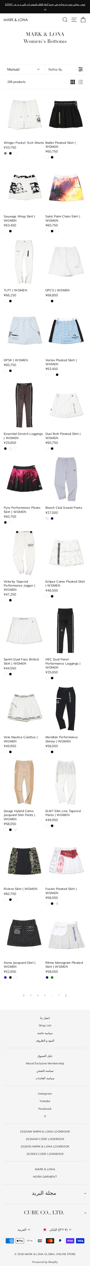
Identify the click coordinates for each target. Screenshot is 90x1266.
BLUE (5, 977)
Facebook (45, 1108)
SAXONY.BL (5, 370)
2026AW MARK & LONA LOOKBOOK (45, 1131)
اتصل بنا (45, 1018)
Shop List (45, 1025)
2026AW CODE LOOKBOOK (45, 1139)
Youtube (45, 1101)
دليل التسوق (45, 1056)
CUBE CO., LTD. (44, 1213)
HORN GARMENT (45, 1176)
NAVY (52, 518)
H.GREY (47, 518)
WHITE (15, 153)
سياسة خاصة (45, 1033)
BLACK (10, 153)
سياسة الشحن (45, 1070)
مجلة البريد (44, 1193)
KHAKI (5, 153)
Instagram (45, 1093)
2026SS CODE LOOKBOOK (45, 1154)
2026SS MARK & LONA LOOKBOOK (45, 1146)
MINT (57, 903)
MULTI (57, 231)
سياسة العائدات (45, 1078)
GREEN (52, 977)
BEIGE (10, 448)
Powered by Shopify (45, 1262)
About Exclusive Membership (45, 1063)
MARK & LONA (45, 1169)
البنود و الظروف (45, 1040)
